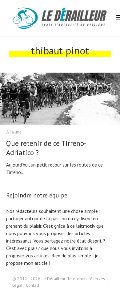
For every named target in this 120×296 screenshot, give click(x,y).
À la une (14, 132)
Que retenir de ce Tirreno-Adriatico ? (46, 148)
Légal (17, 285)
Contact (32, 285)
